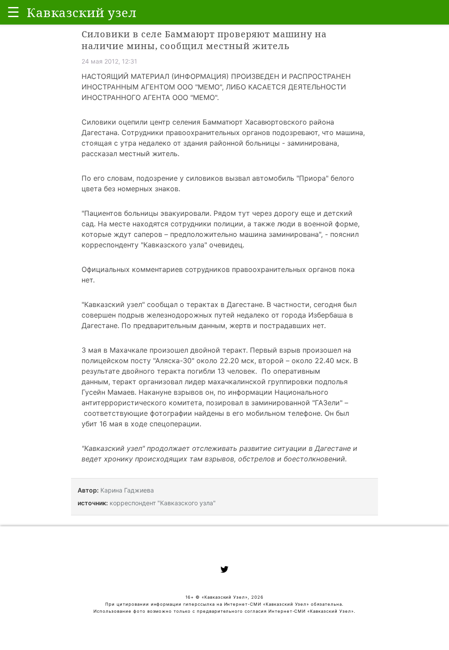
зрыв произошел (312, 350)
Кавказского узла (173, 244)
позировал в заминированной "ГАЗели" (274, 402)
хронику (118, 458)
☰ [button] (13, 12)
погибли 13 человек (221, 371)
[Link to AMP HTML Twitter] (224, 570)
